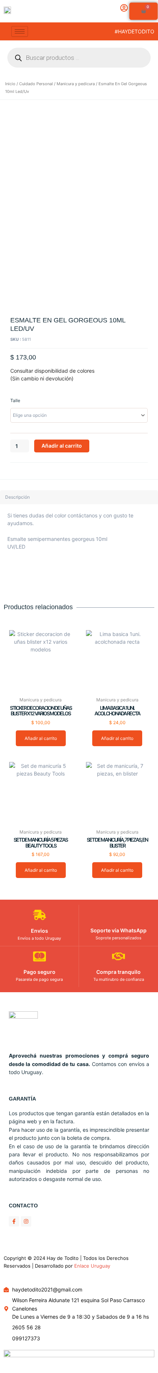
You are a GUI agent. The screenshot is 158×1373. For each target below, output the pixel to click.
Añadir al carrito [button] (41, 738)
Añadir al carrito (62, 445)
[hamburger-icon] (19, 31)
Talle (15, 400)
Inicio (10, 83)
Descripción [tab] (17, 497)
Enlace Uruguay (92, 1266)
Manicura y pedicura (76, 83)
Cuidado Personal (36, 83)
